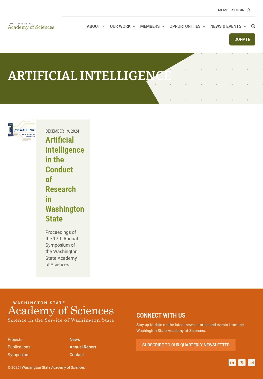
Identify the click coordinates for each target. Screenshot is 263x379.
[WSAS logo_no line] (31, 25)
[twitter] (242, 362)
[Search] (253, 26)
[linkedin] (232, 362)
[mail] (251, 362)
